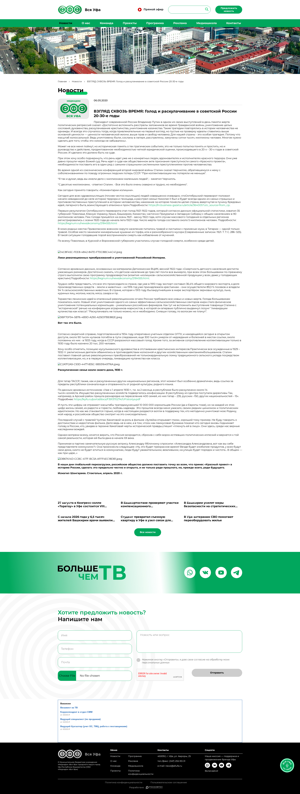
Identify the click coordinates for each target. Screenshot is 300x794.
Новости (65, 23)
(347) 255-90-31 (177, 761)
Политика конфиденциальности (140, 772)
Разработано (137, 787)
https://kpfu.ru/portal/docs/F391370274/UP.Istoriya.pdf (107, 399)
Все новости (148, 532)
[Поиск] (206, 9)
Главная (62, 81)
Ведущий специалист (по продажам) (80, 719)
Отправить (217, 672)
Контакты (233, 23)
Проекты (130, 23)
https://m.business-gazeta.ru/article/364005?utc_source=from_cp (189, 205)
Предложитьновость (229, 10)
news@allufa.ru (173, 765)
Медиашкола (206, 23)
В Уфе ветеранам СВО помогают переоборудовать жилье (208, 518)
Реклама (180, 23)
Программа (155, 23)
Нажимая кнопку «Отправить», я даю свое (186, 661)
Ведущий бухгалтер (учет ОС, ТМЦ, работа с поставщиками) (93, 726)
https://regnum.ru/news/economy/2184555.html (87, 223)
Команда (106, 23)
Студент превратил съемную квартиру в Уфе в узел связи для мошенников (146, 520)
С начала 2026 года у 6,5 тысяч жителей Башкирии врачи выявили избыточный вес (85, 520)
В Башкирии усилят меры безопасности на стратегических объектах (209, 506)
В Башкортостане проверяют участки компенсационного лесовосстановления (150, 506)
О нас (86, 23)
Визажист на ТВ (69, 707)
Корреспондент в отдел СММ (76, 712)
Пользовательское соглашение (168, 782)
